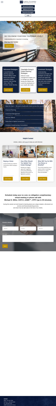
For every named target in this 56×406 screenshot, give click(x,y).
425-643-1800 (10, 400)
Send (5, 246)
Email (21, 225)
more (26, 142)
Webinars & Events (28, 9)
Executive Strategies (28, 12)
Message (4, 234)
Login (28, 15)
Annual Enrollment (28, 6)
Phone (39, 225)
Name (3, 225)
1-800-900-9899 (11, 402)
